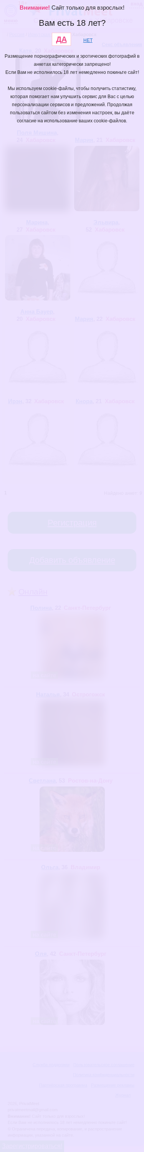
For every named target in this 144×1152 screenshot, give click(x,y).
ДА (61, 39)
